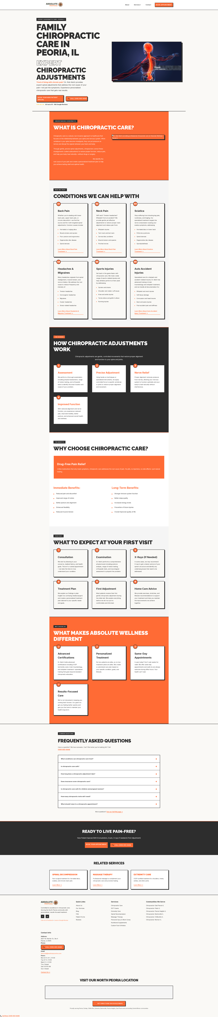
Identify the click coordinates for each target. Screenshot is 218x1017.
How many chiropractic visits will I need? (109, 796)
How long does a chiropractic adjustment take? (109, 773)
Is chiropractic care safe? (109, 766)
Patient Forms (80, 917)
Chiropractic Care (116, 905)
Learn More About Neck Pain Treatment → (106, 250)
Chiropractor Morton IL (153, 920)
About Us (79, 905)
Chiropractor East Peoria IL (155, 905)
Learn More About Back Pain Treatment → (67, 250)
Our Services (80, 908)
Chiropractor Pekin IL (153, 908)
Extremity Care (116, 911)
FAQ (77, 914)
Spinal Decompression (118, 914)
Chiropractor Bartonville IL (154, 914)
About (127, 5)
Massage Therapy (117, 917)
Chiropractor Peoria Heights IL (156, 911)
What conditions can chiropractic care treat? (109, 758)
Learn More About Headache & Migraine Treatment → (68, 312)
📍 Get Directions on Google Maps (109, 1003)
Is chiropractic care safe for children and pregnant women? (109, 788)
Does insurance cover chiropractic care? (109, 781)
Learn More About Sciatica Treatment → (144, 250)
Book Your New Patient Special (48, 99)
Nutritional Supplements (119, 922)
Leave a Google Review (61, 920)
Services (137, 5)
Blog (77, 911)
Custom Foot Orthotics (118, 925)
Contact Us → (45, 972)
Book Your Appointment (96, 844)
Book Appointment (164, 5)
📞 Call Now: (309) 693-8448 (10, 1016)
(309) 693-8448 (64, 749)
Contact (148, 5)
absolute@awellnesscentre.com (51, 953)
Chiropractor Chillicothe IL (154, 917)
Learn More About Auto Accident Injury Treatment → (146, 312)
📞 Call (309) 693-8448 (77, 98)
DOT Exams (115, 908)
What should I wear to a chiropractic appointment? (109, 803)
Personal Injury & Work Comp (120, 920)
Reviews (78, 920)
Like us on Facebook (47, 920)
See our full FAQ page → (115, 812)
